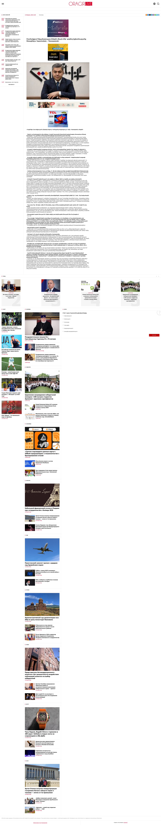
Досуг (27, 704)
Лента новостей (6, 14)
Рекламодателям (44, 822)
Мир (27, 535)
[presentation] (156, 276)
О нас (40, 822)
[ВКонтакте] (148, 15)
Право (27, 644)
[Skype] (157, 15)
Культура (28, 480)
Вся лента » (12, 84)
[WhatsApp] (155, 15)
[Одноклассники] (146, 15)
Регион (27, 589)
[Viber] (153, 15)
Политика (41, 14)
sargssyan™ (126, 822)
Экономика (28, 423)
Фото (27, 760)
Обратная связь (36, 822)
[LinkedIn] (151, 15)
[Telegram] (158, 15)
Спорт (4, 309)
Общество (28, 367)
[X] (150, 15)
